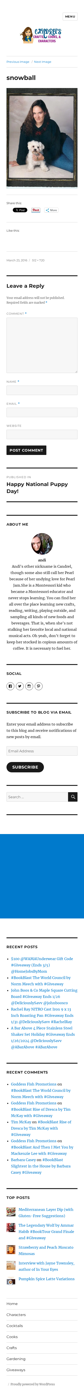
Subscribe (25, 767)
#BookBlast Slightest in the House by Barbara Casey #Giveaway (41, 1166)
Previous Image (17, 61)
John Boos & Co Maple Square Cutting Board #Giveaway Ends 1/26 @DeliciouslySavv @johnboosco (44, 996)
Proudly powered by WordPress (33, 1384)
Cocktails (14, 1326)
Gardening (16, 1359)
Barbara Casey (23, 1160)
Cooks (12, 1337)
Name (12, 382)
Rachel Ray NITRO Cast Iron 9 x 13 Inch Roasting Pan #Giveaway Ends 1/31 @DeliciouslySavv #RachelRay (42, 1015)
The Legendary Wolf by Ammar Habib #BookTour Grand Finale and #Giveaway (46, 1231)
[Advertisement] (42, 876)
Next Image (42, 61)
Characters (16, 1315)
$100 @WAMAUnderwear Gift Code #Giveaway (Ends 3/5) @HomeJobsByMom (42, 965)
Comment (16, 314)
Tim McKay (21, 1122)
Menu (70, 16)
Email (13, 404)
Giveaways (15, 1370)
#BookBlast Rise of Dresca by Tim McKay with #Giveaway (41, 1128)
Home (12, 1304)
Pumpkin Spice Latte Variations (47, 1279)
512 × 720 (38, 260)
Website (14, 425)
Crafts (11, 1348)
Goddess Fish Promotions (33, 1084)
